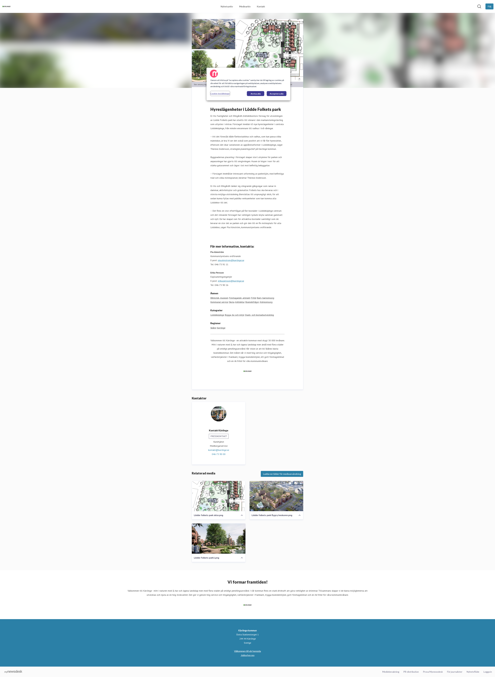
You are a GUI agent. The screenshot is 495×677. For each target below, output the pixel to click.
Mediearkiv (245, 6)
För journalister (454, 671)
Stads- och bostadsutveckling (259, 314)
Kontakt (261, 6)
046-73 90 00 (218, 454)
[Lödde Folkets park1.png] (218, 539)
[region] (248, 84)
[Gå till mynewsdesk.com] (13, 672)
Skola (231, 302)
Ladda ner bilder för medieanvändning (282, 473)
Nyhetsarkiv (227, 6)
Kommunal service (219, 302)
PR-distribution (411, 671)
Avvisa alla (256, 93)
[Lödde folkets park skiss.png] (218, 496)
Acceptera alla (276, 93)
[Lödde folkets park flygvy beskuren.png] (276, 496)
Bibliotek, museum (219, 297)
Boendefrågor (252, 302)
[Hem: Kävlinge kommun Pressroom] (6, 6)
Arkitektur (240, 302)
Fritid (253, 297)
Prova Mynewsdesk (433, 671)
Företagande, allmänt (239, 297)
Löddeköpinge (217, 314)
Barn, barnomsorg (265, 297)
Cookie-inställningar (220, 93)
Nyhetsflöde (473, 671)
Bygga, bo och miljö (234, 314)
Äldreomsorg (266, 302)
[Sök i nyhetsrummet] (479, 6)
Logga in (487, 671)
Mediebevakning (390, 671)
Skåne (213, 327)
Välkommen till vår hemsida (247, 651)
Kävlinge (221, 327)
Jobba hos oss (247, 655)
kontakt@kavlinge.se (218, 449)
